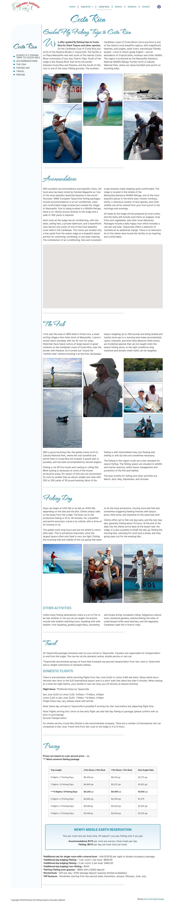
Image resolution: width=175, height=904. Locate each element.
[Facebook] (159, 7)
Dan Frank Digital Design (153, 899)
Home (72, 6)
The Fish (21, 64)
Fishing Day (23, 68)
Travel (20, 71)
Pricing (20, 75)
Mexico (118, 6)
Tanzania (132, 6)
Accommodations (26, 61)
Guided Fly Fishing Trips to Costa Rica (28, 56)
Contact (146, 6)
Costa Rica (104, 6)
